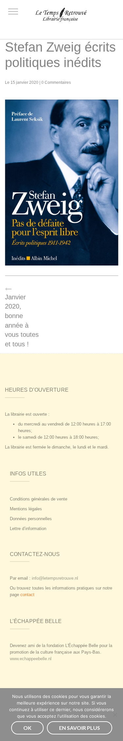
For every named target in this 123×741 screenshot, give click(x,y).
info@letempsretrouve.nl (55, 578)
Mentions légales (26, 508)
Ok (27, 728)
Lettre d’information (28, 528)
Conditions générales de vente (38, 499)
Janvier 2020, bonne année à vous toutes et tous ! (22, 320)
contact (27, 594)
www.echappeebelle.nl (30, 658)
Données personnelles (31, 518)
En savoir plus (79, 728)
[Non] (115, 714)
